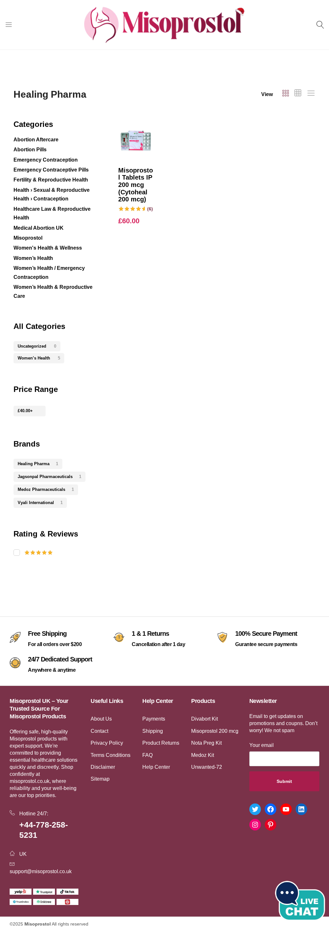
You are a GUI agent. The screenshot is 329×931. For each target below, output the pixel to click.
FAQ (147, 755)
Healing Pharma (38, 463)
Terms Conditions (110, 755)
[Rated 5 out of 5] (56, 552)
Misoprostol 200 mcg (214, 731)
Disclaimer (103, 767)
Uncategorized (37, 346)
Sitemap (100, 779)
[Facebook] (270, 809)
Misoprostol (27, 238)
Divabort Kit (204, 719)
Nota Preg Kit (206, 743)
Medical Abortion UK (38, 228)
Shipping (152, 731)
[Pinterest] (270, 824)
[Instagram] (255, 824)
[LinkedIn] (301, 809)
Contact (99, 731)
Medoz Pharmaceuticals (46, 489)
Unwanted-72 (206, 767)
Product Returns (160, 743)
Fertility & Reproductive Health (50, 179)
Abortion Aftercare (35, 139)
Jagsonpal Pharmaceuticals (49, 476)
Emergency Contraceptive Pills (51, 170)
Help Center (156, 767)
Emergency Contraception (45, 160)
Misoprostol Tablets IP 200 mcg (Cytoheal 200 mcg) (135, 185)
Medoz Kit (202, 755)
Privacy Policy (107, 743)
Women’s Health (33, 258)
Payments (153, 719)
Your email (261, 745)
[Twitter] (255, 809)
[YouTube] (286, 809)
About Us (101, 719)
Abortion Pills (30, 149)
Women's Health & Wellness (47, 248)
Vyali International (40, 502)
